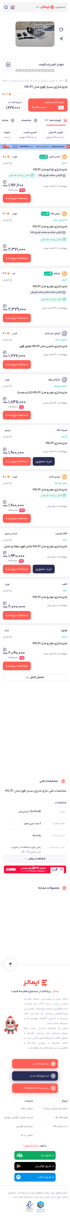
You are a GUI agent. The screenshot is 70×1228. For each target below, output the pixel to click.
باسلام (52, 273)
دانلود (35, 1146)
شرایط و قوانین (24, 1126)
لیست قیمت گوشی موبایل (18, 1117)
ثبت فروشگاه (60, 1126)
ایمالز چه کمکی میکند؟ (55, 1108)
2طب (64, 584)
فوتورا (64, 630)
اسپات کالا (62, 430)
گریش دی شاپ (52, 333)
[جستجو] (6, 7)
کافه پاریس (61, 533)
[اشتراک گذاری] (61, 39)
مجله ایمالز (27, 1108)
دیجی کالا (51, 213)
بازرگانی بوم (54, 379)
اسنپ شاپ (50, 156)
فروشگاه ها (61, 1117)
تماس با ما (27, 1135)
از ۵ (5, 94)
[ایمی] (11, 1025)
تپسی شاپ (54, 476)
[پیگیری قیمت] (61, 30)
